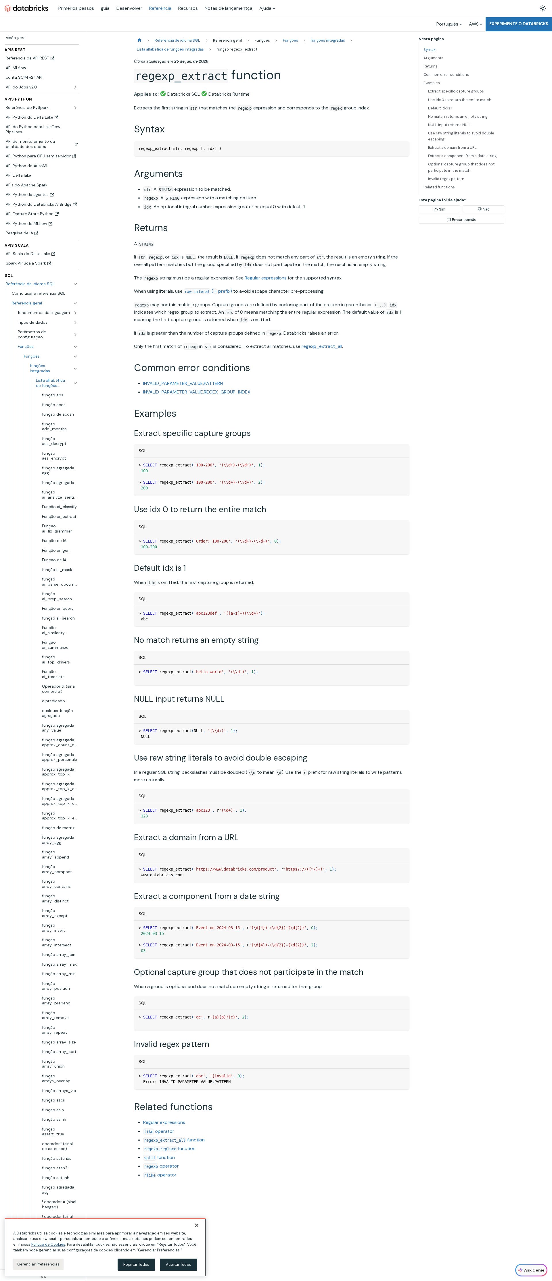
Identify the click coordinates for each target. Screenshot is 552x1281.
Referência (160, 8)
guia (105, 8)
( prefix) (208, 291)
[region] (105, 1247)
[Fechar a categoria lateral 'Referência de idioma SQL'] (75, 284)
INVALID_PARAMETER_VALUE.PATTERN (183, 383)
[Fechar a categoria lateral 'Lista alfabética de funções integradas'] (75, 383)
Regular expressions (266, 278)
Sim (442, 209)
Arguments (433, 57)
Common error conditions (446, 74)
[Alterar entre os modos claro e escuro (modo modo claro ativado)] (542, 8)
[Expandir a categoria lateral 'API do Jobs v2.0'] (75, 87)
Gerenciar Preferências (38, 1264)
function (174, 1140)
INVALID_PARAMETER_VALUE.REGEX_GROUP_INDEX (196, 392)
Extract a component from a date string (462, 155)
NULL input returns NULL (449, 124)
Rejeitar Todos (136, 1264)
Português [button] (447, 24)
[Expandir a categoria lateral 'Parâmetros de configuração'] (75, 334)
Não (486, 209)
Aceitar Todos (178, 1264)
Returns (430, 66)
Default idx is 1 (440, 108)
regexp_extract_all (322, 346)
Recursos (188, 8)
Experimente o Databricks (518, 23)
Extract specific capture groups (456, 91)
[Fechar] (196, 1225)
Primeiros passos (76, 8)
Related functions (439, 187)
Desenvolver (129, 8)
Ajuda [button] (265, 8)
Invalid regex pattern (446, 178)
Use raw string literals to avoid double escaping (461, 136)
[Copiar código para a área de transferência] (402, 148)
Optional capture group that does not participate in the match (461, 167)
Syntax (429, 49)
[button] (44, 303)
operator (159, 1131)
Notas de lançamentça (228, 8)
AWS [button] (474, 24)
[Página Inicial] (139, 40)
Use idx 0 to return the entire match (459, 99)
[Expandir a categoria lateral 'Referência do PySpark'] (75, 107)
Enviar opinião (464, 219)
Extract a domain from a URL (452, 147)
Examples (431, 82)
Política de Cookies (48, 1244)
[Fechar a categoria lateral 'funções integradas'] (75, 368)
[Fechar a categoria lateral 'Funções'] (75, 356)
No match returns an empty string (458, 116)
